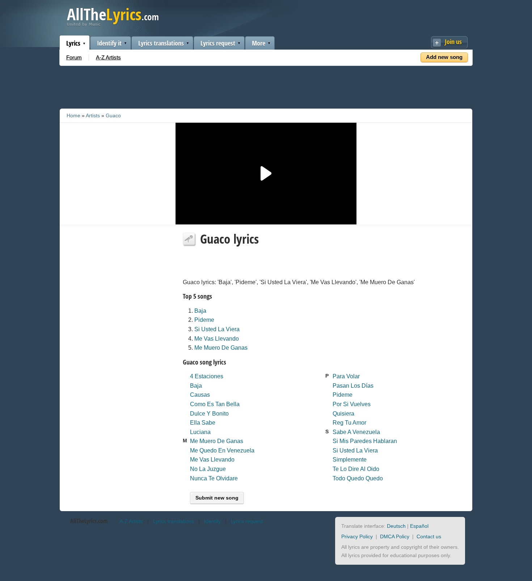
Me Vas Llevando (216, 339)
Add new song (444, 57)
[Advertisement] (266, 86)
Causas (200, 395)
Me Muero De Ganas (221, 348)
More (258, 43)
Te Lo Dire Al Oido (356, 469)
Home (73, 115)
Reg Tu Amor (349, 423)
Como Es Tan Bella (215, 404)
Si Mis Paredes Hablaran (365, 441)
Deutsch (396, 526)
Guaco (113, 115)
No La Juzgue (208, 469)
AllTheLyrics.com (88, 521)
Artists (93, 115)
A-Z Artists (108, 57)
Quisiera (343, 414)
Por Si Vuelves (352, 404)
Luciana (200, 432)
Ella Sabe (202, 423)
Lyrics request (217, 43)
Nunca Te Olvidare (214, 478)
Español (419, 526)
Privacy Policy (357, 536)
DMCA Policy (394, 536)
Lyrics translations (161, 43)
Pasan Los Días (353, 386)
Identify (212, 521)
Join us (453, 41)
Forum (74, 57)
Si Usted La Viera (217, 329)
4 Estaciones (206, 376)
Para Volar (346, 376)
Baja (200, 311)
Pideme (204, 320)
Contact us (429, 536)
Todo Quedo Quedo (358, 478)
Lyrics (73, 43)
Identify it (109, 43)
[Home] (112, 25)
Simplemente (350, 459)
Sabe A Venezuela (356, 432)
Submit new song (216, 498)
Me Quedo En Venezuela (222, 450)
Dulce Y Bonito (209, 414)
